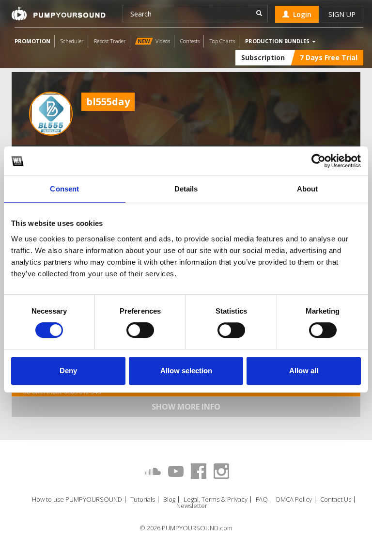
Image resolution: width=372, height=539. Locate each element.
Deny (68, 370)
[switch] (140, 330)
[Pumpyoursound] (59, 13)
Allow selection (186, 370)
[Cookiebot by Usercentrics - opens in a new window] (318, 161)
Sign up (342, 14)
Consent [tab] (64, 189)
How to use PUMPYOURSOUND (77, 499)
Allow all (303, 370)
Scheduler (72, 41)
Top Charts (222, 41)
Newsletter (191, 506)
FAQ (262, 499)
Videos (154, 41)
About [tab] (307, 189)
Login (300, 14)
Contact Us (335, 499)
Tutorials (142, 499)
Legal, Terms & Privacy (216, 499)
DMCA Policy (294, 499)
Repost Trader (110, 41)
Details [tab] (186, 189)
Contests (190, 41)
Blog (169, 499)
